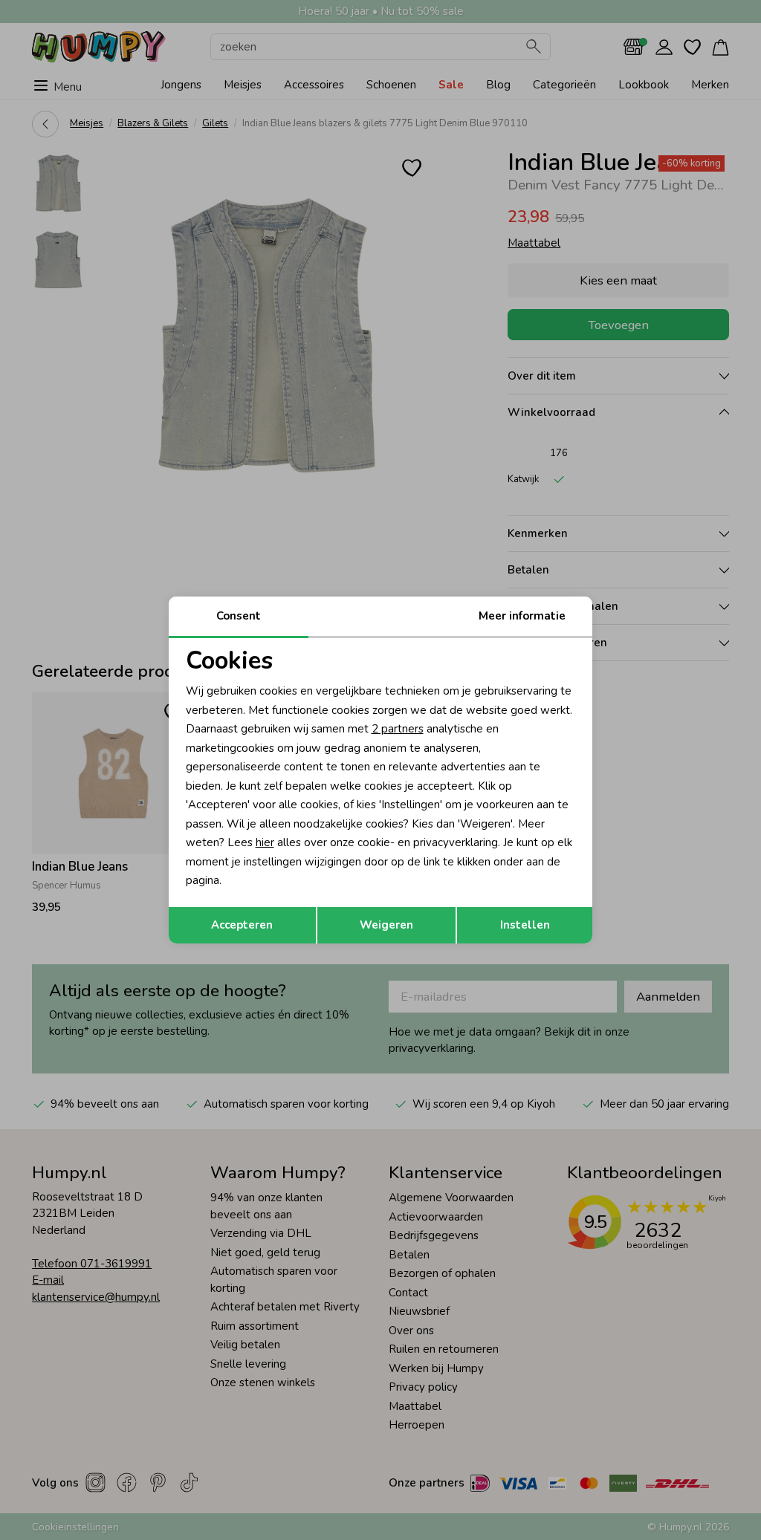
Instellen (525, 924)
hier (265, 842)
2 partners (398, 728)
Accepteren (242, 924)
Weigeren (386, 924)
